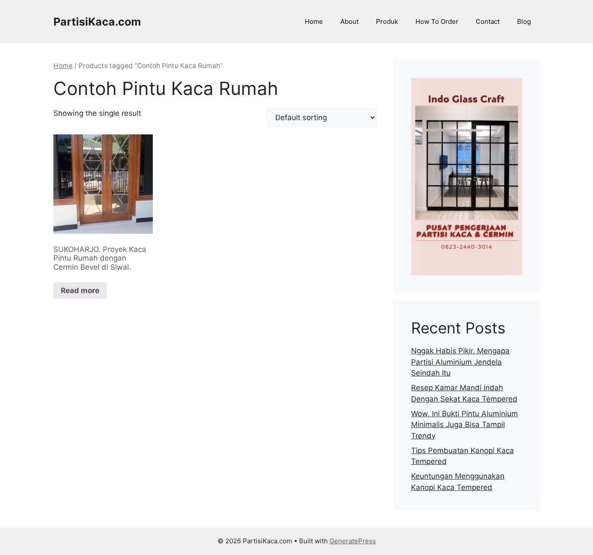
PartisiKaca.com (97, 21)
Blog (524, 21)
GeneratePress (352, 541)
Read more (80, 290)
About (349, 21)
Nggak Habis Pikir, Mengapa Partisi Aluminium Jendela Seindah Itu (460, 361)
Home (314, 21)
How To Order (436, 21)
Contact (488, 21)
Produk (387, 21)
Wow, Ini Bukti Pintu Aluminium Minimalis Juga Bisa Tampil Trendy (464, 424)
